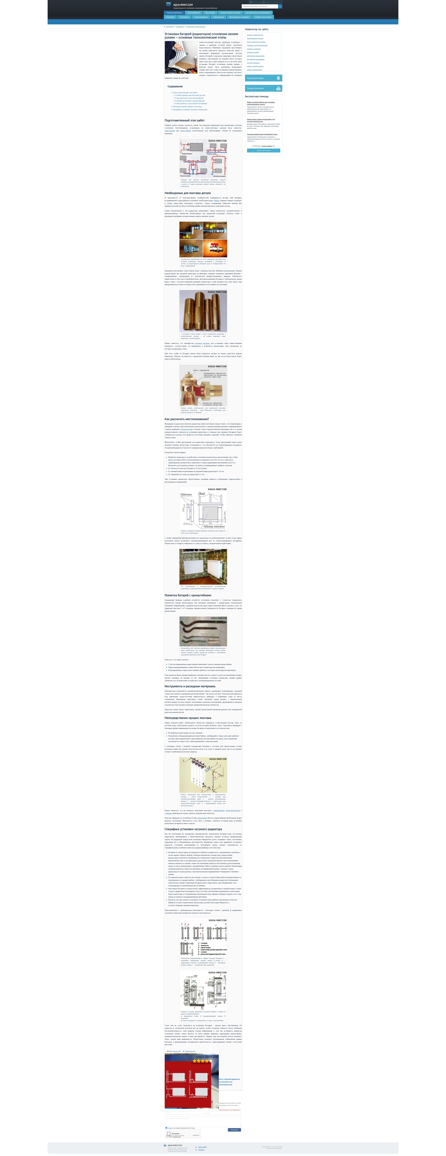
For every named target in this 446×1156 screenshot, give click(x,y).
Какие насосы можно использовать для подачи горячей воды (261, 120)
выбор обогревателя (254, 70)
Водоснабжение (201, 17)
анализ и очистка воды (255, 35)
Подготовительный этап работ (184, 92)
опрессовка (202, 818)
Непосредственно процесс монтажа (186, 106)
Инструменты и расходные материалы (190, 103)
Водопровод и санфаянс (239, 17)
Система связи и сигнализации (258, 13)
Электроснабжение (174, 13)
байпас (217, 200)
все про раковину (253, 63)
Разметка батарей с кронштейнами (189, 101)
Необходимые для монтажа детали (189, 95)
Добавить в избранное (273, 2)
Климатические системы (230, 13)
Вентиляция (210, 13)
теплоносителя (186, 429)
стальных (168, 813)
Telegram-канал (256, 2)
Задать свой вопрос (264, 150)
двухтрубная (170, 130)
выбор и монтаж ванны (255, 66)
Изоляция (170, 17)
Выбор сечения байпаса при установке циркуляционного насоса (261, 103)
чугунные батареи (202, 343)
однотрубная (185, 130)
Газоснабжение (194, 13)
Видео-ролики (255, 88)
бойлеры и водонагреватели (257, 45)
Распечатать (190, 1051)
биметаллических (233, 810)
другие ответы (266, 146)
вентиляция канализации (255, 56)
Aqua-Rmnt (169, 27)
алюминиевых (219, 810)
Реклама (201, 1150)
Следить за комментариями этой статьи (181, 1128)
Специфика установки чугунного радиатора (189, 109)
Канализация (218, 17)
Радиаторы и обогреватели (196, 27)
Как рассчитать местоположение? (189, 98)
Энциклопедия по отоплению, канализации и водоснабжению (195, 6)
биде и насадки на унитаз (256, 42)
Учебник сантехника (263, 17)
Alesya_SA (176, 1051)
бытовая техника (253, 52)
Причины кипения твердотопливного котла (262, 134)
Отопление (184, 17)
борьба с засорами (254, 49)
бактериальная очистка (255, 38)
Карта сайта (202, 1147)
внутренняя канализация (255, 59)
